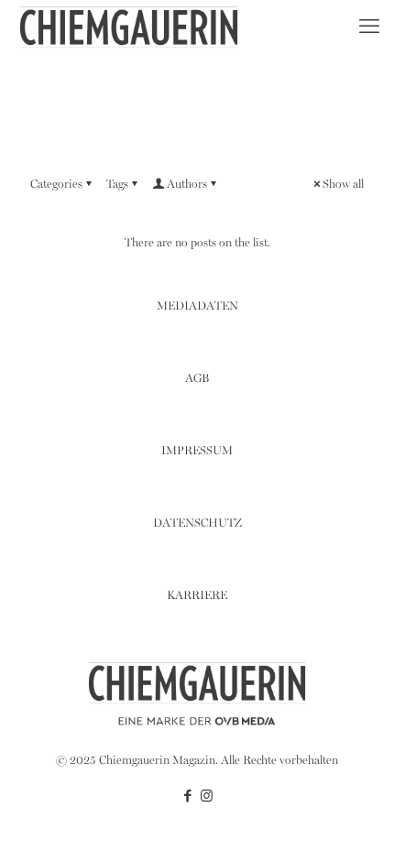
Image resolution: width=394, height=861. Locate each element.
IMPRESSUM (197, 451)
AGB (197, 379)
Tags (117, 185)
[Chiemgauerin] (129, 27)
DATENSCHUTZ (197, 523)
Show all (343, 185)
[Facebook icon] (187, 797)
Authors (187, 185)
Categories (56, 185)
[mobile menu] (369, 27)
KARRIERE (197, 596)
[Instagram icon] (206, 797)
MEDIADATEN (197, 306)
